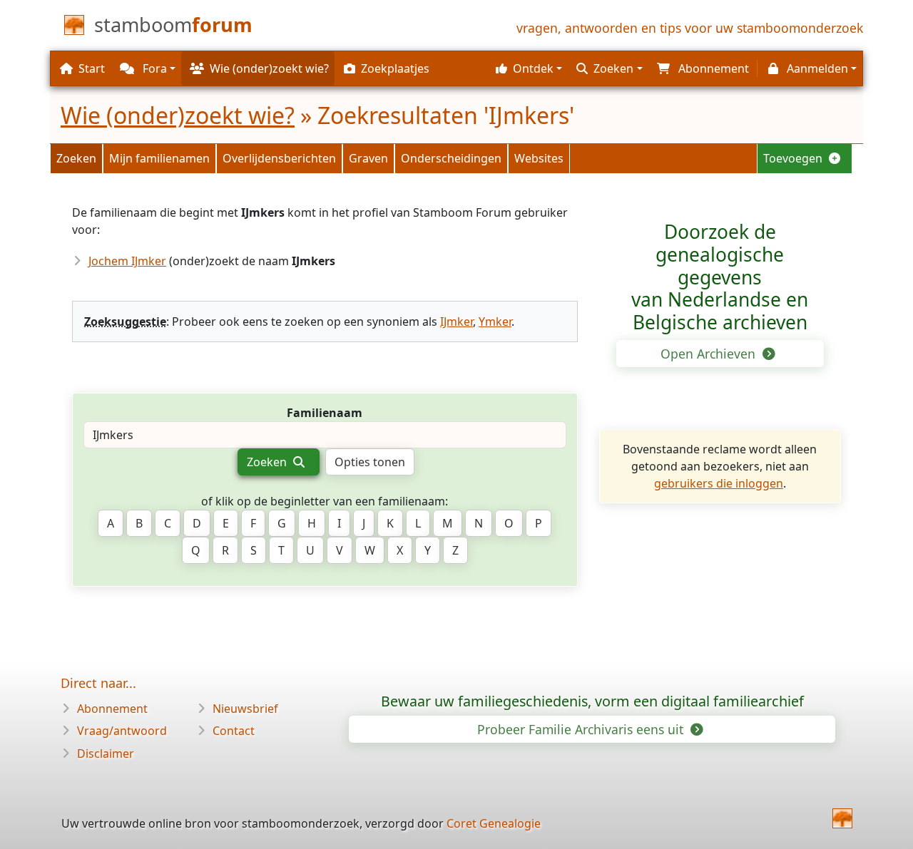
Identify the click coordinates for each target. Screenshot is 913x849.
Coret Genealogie (494, 823)
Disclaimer (105, 753)
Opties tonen (370, 462)
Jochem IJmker (127, 261)
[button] (527, 68)
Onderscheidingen (451, 158)
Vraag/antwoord (122, 731)
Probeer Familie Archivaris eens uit (582, 729)
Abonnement (112, 708)
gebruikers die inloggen (718, 483)
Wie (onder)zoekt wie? (178, 115)
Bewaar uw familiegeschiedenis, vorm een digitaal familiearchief (592, 701)
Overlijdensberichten (279, 158)
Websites (538, 158)
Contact (234, 731)
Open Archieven (709, 353)
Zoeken (76, 158)
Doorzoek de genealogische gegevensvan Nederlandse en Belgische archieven (719, 277)
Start (91, 68)
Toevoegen (794, 158)
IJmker (456, 321)
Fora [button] (153, 68)
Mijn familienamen (159, 158)
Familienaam (324, 413)
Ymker (495, 321)
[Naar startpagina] (842, 818)
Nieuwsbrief (245, 708)
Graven (368, 158)
